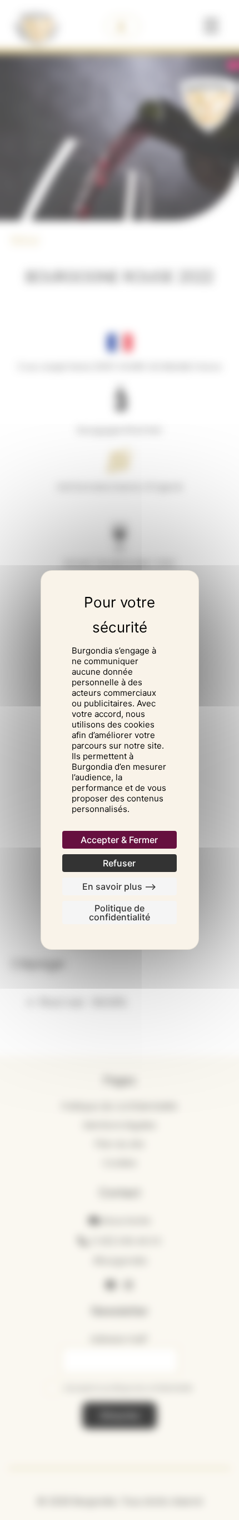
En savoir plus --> (119, 886)
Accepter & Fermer (119, 839)
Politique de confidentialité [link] (119, 913)
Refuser (119, 863)
